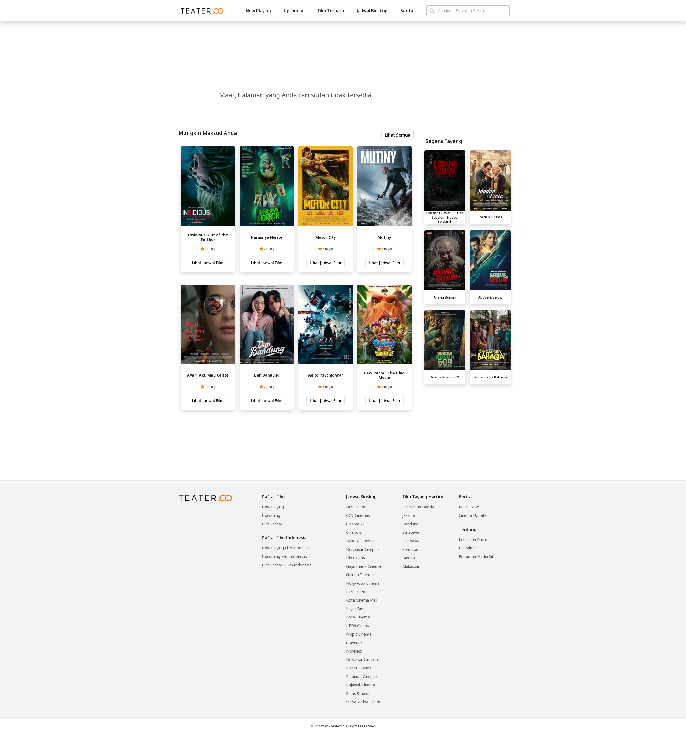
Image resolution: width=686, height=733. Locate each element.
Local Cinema (358, 617)
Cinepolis (354, 532)
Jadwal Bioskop (372, 11)
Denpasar (411, 540)
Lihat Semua (397, 135)
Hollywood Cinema (362, 583)
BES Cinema (356, 506)
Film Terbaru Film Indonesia (286, 565)
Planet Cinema (359, 668)
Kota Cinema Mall (361, 600)
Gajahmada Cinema (363, 566)
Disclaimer (468, 547)
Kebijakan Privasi (474, 539)
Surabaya (410, 532)
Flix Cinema (356, 557)
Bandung (410, 523)
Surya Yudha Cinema (364, 701)
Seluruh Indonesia (418, 506)
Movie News (469, 506)
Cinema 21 (355, 523)
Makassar (411, 566)
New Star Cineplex (362, 659)
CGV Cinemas (358, 515)
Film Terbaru (331, 11)
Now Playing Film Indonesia (286, 547)
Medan (408, 557)
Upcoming (294, 11)
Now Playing (258, 11)
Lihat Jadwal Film (207, 262)
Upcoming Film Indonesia (284, 556)
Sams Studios (358, 693)
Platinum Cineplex (362, 676)
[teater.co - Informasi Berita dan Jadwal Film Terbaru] (200, 10)
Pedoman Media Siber (478, 556)
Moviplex (354, 651)
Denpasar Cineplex (363, 549)
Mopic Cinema (358, 634)
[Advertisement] (467, 423)
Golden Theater (360, 574)
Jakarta (408, 515)
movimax (354, 642)
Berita (406, 11)
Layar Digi (355, 608)
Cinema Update (473, 515)
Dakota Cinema (360, 540)
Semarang (411, 549)
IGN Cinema (356, 591)
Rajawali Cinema (360, 684)
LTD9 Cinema (358, 625)
